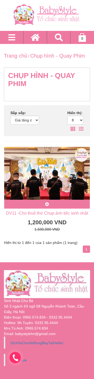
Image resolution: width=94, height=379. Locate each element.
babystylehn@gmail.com (35, 334)
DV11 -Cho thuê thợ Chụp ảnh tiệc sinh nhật (47, 213)
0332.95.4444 (46, 323)
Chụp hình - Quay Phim (57, 56)
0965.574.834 (36, 328)
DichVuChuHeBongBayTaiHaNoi (36, 343)
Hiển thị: (75, 113)
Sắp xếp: (18, 113)
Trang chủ (15, 56)
